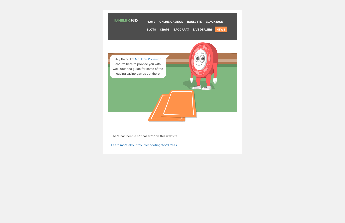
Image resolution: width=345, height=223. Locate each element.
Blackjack (214, 21)
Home (151, 21)
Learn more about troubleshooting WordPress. (144, 145)
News (221, 29)
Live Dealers (203, 29)
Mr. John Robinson (148, 59)
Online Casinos (171, 21)
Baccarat (181, 29)
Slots (151, 29)
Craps (165, 29)
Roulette (194, 21)
